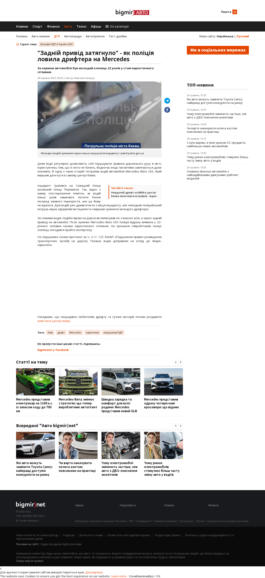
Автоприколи (95, 36)
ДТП (57, 36)
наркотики (92, 332)
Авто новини (41, 36)
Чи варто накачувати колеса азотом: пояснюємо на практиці (77, 467)
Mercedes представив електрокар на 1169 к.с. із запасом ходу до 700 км (34, 405)
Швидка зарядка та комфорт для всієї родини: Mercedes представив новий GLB (119, 405)
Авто (68, 26)
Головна (21, 36)
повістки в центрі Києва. (54, 321)
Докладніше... (94, 572)
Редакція (68, 535)
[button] (175, 362)
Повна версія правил (29, 561)
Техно (81, 26)
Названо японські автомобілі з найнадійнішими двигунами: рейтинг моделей (212, 174)
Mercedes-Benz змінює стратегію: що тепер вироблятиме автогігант (78, 403)
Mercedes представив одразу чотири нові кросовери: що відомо (161, 403)
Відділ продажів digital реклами (61, 544)
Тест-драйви (118, 36)
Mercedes (75, 332)
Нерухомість (128, 505)
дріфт (61, 332)
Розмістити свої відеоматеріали (128, 535)
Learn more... (119, 576)
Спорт (37, 26)
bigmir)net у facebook (53, 350)
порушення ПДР (113, 332)
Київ (50, 332)
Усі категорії (119, 26)
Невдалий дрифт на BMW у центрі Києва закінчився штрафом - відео (134, 194)
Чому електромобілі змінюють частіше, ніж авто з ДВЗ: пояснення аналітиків (119, 469)
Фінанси (53, 26)
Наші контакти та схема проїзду (37, 535)
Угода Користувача (167, 535)
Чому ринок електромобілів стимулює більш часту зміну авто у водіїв (162, 469)
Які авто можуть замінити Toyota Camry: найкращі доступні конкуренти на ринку (34, 469)
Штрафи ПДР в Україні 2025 (56, 44)
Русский (243, 36)
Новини (22, 26)
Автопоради (72, 36)
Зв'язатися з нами (91, 535)
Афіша (96, 26)
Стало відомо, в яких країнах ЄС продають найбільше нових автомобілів (216, 144)
